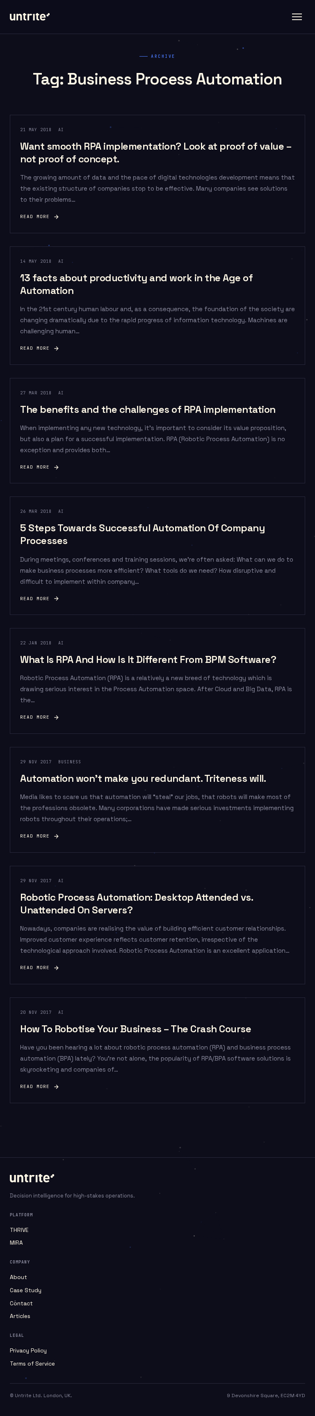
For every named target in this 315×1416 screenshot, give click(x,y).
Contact (21, 1303)
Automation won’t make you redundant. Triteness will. (143, 778)
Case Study (25, 1290)
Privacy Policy (28, 1350)
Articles (20, 1316)
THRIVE (19, 1230)
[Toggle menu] (297, 16)
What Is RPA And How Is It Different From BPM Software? (148, 659)
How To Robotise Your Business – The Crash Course (135, 1028)
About (18, 1277)
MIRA (16, 1242)
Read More (35, 216)
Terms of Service (32, 1363)
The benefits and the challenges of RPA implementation (148, 409)
